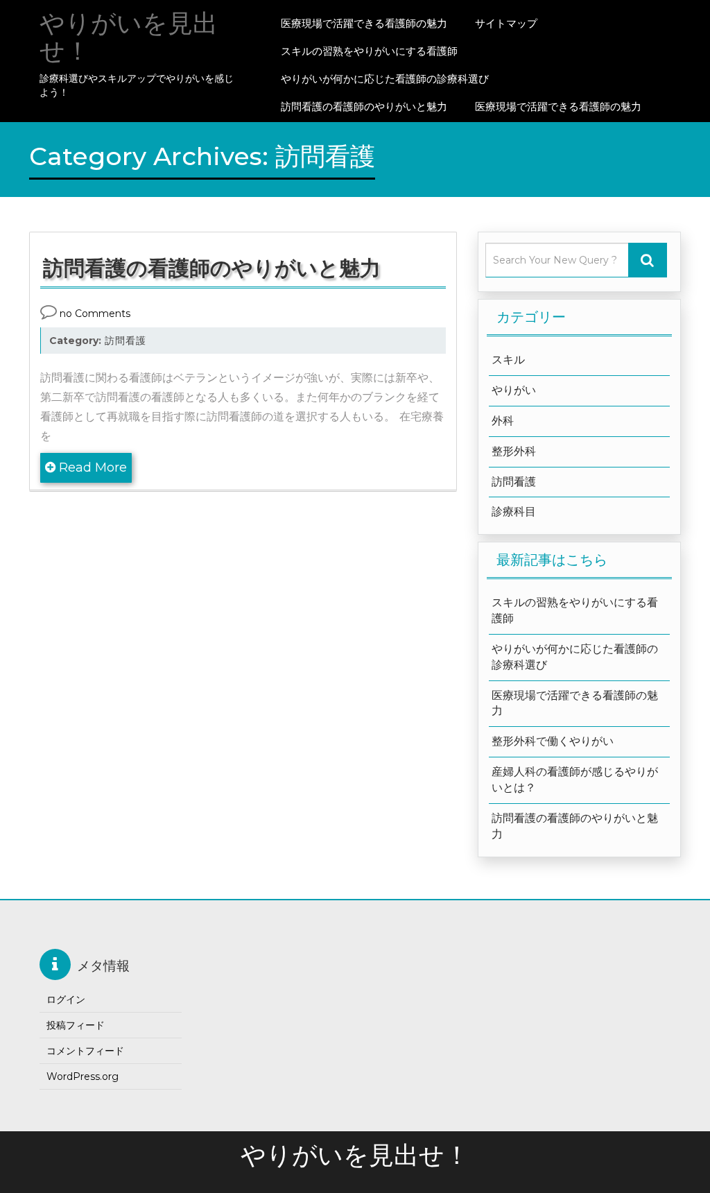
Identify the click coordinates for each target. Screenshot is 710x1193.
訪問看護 (125, 340)
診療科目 (514, 511)
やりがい (514, 390)
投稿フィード (75, 1025)
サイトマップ (506, 23)
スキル (508, 359)
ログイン (65, 999)
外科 (503, 420)
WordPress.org (82, 1076)
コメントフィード (85, 1051)
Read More (91, 467)
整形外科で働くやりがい (553, 741)
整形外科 (514, 451)
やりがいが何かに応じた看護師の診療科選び (385, 78)
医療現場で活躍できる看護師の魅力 (364, 23)
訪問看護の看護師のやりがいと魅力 (364, 106)
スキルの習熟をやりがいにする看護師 (369, 51)
